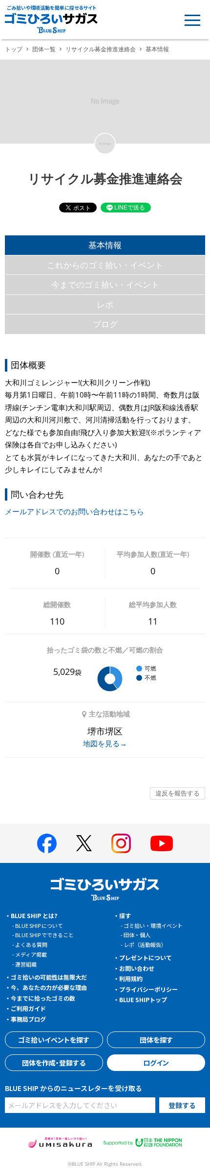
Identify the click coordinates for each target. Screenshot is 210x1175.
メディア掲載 (31, 954)
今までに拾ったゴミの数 (43, 998)
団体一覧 (44, 49)
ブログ (105, 324)
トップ (13, 49)
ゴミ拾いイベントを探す (53, 1040)
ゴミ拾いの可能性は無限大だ (49, 977)
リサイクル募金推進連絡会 (100, 49)
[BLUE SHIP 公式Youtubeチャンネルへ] (161, 843)
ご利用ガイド (28, 1008)
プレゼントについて (145, 957)
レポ (105, 304)
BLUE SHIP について (39, 925)
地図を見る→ (105, 743)
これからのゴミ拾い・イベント (105, 265)
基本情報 (105, 245)
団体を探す (156, 1040)
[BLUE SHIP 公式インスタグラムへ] (121, 843)
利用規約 (131, 978)
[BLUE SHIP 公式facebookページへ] (47, 843)
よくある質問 (31, 944)
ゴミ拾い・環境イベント (153, 925)
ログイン (156, 1063)
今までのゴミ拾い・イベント (105, 284)
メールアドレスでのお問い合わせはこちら (74, 511)
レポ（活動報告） (145, 944)
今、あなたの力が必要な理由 (49, 987)
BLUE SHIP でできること (44, 935)
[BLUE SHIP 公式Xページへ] (84, 843)
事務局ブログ (28, 1019)
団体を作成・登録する (53, 1063)
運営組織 (26, 964)
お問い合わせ (136, 968)
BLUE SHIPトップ (143, 999)
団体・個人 (137, 935)
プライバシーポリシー (148, 989)
